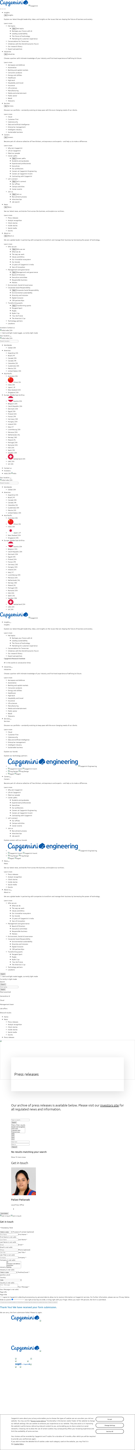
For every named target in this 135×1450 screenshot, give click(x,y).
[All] (13, 1262)
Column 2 (18, 1394)
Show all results (5, 1012)
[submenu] (10, 622)
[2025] (12, 1136)
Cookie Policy (19, 1444)
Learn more (8, 23)
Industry (3, 1267)
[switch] (1, 333)
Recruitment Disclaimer (26, 1404)
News (9, 207)
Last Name (22, 1239)
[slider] (17, 1299)
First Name (22, 1234)
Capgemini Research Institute (14, 658)
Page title (3, 1294)
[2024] (12, 1137)
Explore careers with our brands (15, 840)
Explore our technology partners (15, 756)
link (6, 15)
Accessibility (18, 1330)
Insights (10, 15)
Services (10, 106)
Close (3, 984)
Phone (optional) (24, 1250)
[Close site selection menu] (10, 336)
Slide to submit (5, 1299)
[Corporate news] (18, 1130)
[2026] (12, 1134)
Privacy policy (19, 1333)
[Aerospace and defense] (13, 1264)
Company (22, 1257)
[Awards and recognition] (18, 1127)
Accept (110, 1419)
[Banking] (13, 1267)
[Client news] (18, 1129)
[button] (10, 473)
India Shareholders (24, 1409)
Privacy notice (23, 1402)
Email (21, 1244)
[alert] (67, 1307)
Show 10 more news (18, 1157)
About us (11, 236)
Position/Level (23, 1272)
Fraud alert (18, 1343)
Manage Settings (110, 1425)
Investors (18, 1325)
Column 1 (18, 1371)
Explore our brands (11, 751)
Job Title (22, 1252)
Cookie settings (19, 1338)
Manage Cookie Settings (38, 1421)
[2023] (12, 1139)
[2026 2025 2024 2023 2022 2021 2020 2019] (13, 1139)
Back (14, 28)
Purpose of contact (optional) (23, 1232)
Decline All (109, 1431)
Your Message (23, 1287)
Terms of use (19, 1327)
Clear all (14, 1147)
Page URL (3, 1292)
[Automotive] (13, 1265)
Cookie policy (19, 1340)
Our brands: (14, 1355)
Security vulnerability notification (25, 1335)
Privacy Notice (124, 1297)
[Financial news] (18, 1132)
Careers (10, 137)
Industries (11, 54)
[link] (19, 6)
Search (3, 974)
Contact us (22, 1389)
